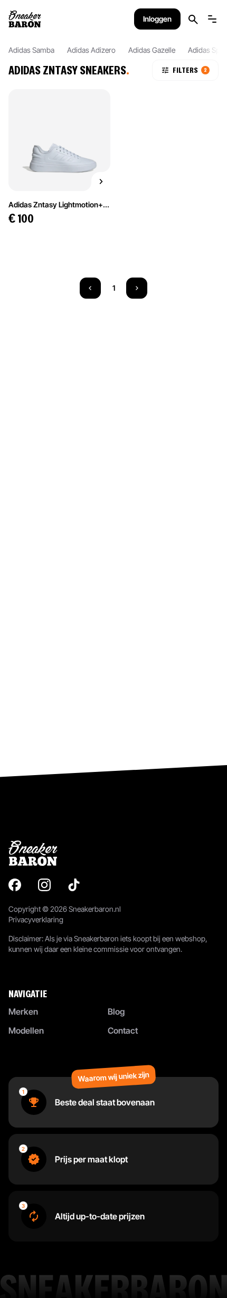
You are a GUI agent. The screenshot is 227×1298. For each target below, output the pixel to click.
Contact (123, 1030)
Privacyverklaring (35, 919)
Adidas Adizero (91, 49)
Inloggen (157, 18)
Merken (23, 1011)
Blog (116, 1011)
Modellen (26, 1030)
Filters (190, 70)
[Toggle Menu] (212, 19)
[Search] (193, 19)
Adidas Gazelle (151, 49)
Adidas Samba (31, 49)
